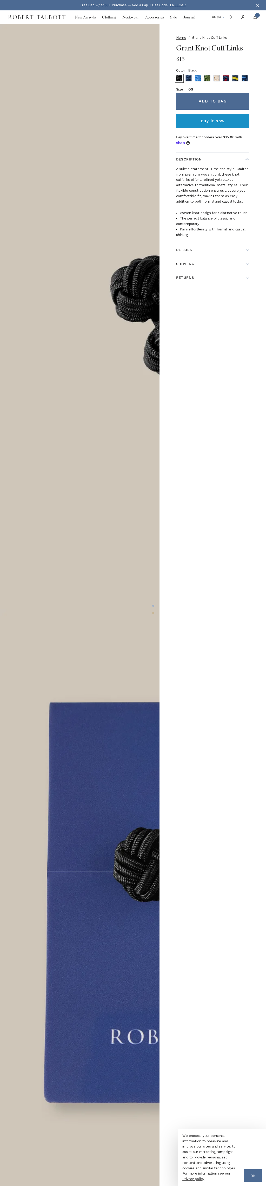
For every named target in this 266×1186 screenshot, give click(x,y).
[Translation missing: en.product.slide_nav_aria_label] (153, 606)
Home (181, 38)
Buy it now (213, 121)
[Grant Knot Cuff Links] (179, 78)
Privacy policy (193, 1179)
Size (184, 89)
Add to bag (213, 101)
